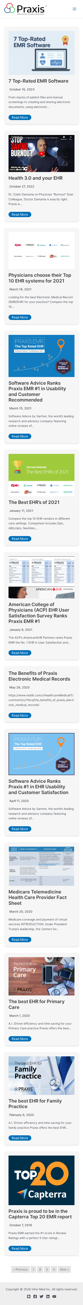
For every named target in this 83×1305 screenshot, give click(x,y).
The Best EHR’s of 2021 (34, 502)
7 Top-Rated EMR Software (39, 81)
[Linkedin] (48, 1296)
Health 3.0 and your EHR (36, 178)
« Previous (20, 1269)
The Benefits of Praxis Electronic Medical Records (39, 675)
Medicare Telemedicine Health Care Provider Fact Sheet (38, 897)
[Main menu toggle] (74, 9)
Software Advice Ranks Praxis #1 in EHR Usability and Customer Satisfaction (38, 786)
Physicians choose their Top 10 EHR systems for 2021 (40, 277)
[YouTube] (54, 1296)
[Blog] (29, 1296)
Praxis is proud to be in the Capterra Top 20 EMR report (40, 1213)
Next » (64, 1269)
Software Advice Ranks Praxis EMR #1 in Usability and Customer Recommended (37, 391)
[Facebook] (35, 1296)
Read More (20, 117)
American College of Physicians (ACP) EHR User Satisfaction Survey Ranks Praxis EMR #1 (39, 613)
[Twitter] (41, 1296)
